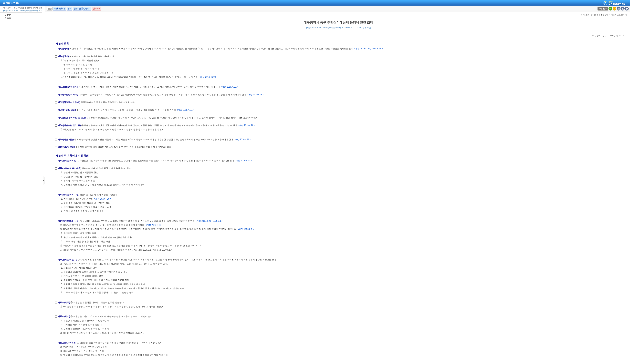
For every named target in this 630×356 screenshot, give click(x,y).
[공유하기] (610, 8)
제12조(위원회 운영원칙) (69, 168)
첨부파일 (77, 8)
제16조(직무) (64, 302)
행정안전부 (601, 15)
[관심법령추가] (614, 8)
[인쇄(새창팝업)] (627, 8)
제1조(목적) (63, 48)
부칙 (9, 18)
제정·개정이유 (59, 8)
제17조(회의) (64, 316)
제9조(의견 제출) (66, 139)
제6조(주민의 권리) (67, 110)
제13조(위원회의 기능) (68, 194)
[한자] (618, 8)
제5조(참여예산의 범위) (69, 102)
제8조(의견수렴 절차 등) (69, 125)
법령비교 (86, 8)
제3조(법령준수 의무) (68, 87)
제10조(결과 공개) (66, 147)
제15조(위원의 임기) (67, 259)
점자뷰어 (96, 8)
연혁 (69, 8)
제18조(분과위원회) (67, 343)
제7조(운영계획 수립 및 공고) (72, 117)
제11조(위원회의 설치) (68, 160)
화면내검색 (602, 8)
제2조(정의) (63, 56)
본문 (9, 15)
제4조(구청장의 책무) (68, 94)
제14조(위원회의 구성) (68, 221)
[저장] (623, 8)
